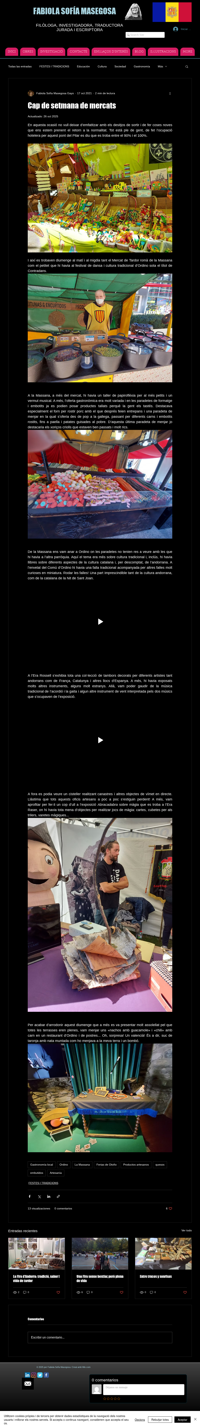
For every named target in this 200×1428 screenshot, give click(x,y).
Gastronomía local (41, 1164)
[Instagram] (33, 1375)
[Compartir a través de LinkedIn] (49, 1196)
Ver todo (186, 1230)
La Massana (82, 1164)
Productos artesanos (136, 1164)
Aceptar (182, 1420)
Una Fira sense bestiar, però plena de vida (100, 1278)
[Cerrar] (195, 1419)
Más (160, 66)
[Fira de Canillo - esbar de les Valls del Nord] (100, 1254)
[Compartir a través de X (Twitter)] (39, 1196)
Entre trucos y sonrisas (156, 1276)
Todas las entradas (20, 66)
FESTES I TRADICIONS (54, 66)
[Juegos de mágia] (163, 1254)
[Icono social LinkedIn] (27, 1375)
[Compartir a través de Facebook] (29, 1196)
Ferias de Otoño (106, 1164)
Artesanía (56, 1172)
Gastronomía (142, 66)
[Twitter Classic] (40, 1375)
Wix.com (86, 1367)
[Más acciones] (170, 93)
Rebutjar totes (160, 1420)
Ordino (64, 1164)
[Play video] (100, 621)
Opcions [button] (140, 1420)
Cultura (102, 66)
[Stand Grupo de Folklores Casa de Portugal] (36, 1254)
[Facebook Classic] (46, 1375)
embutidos (36, 1172)
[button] (187, 66)
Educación (83, 66)
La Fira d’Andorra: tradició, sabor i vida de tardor (36, 1278)
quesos (159, 1164)
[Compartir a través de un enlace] (58, 1196)
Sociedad (120, 66)
